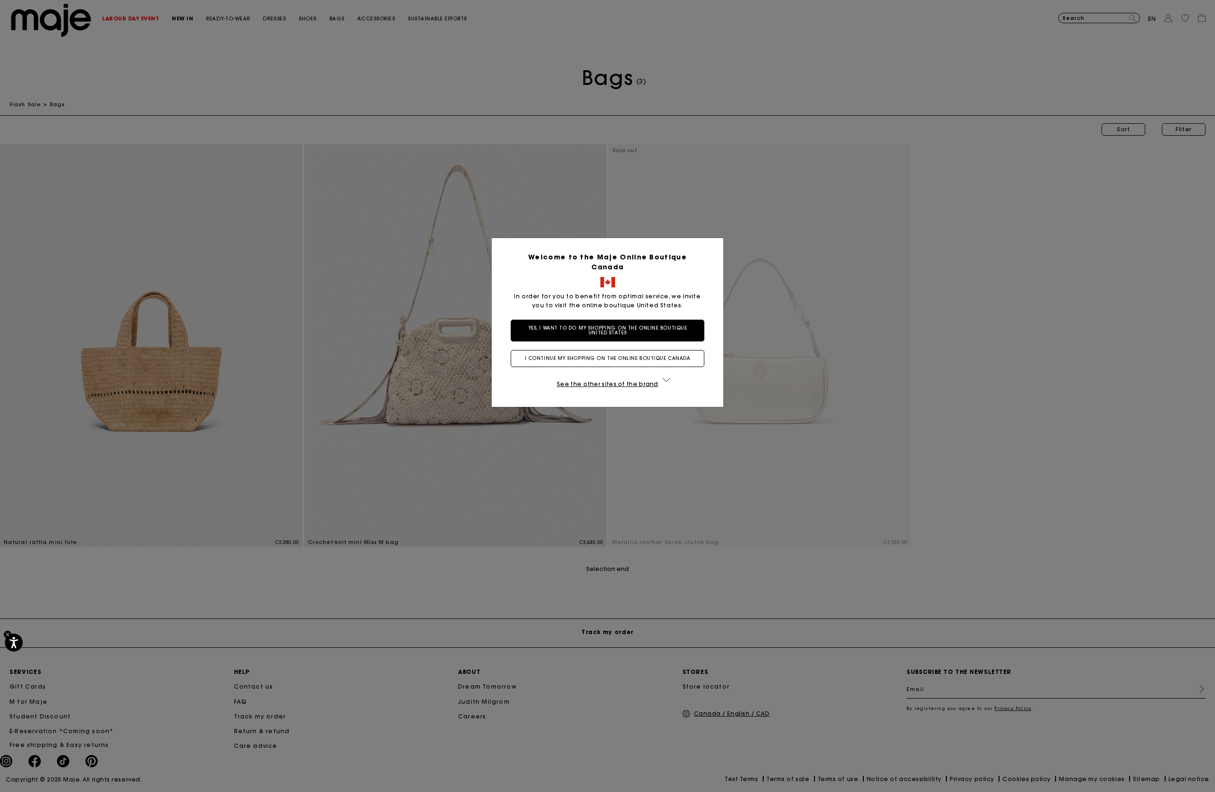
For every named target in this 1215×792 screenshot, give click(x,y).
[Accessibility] (14, 643)
